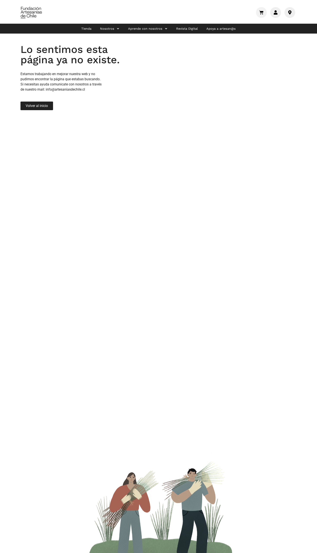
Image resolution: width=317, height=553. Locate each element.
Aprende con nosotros (145, 28)
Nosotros (107, 28)
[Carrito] (261, 12)
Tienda (86, 28)
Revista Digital (187, 28)
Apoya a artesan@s (221, 28)
